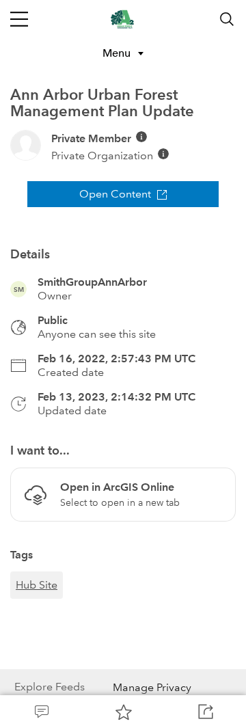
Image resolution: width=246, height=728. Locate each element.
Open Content (115, 193)
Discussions (41, 711)
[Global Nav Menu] (19, 19)
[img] (141, 137)
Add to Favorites (123, 711)
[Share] (205, 711)
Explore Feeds (49, 686)
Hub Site (36, 584)
